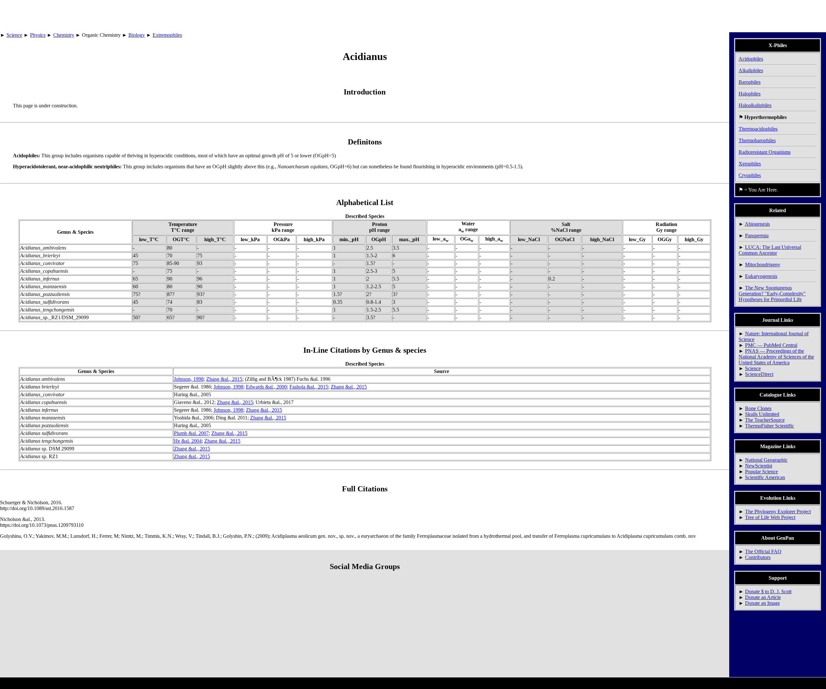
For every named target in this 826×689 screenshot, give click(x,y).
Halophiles (750, 93)
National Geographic (766, 460)
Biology (136, 35)
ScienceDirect (759, 374)
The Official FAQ (763, 551)
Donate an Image (762, 603)
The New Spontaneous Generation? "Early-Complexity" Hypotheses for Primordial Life (772, 293)
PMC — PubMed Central (771, 345)
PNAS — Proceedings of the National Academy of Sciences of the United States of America (776, 356)
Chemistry (63, 35)
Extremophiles (167, 35)
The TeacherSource (765, 420)
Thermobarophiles (757, 140)
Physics (37, 35)
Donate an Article (763, 597)
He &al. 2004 (188, 441)
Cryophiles (750, 175)
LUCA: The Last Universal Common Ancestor (770, 250)
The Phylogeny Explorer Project (778, 511)
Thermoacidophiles (758, 129)
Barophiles (750, 82)
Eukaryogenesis (761, 276)
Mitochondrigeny (762, 264)
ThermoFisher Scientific (769, 425)
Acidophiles (751, 59)
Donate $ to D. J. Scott (768, 591)
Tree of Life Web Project (770, 517)
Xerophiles (750, 163)
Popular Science (761, 471)
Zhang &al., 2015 (224, 379)
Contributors (758, 557)
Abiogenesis (757, 224)
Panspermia (757, 235)
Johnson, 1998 (189, 379)
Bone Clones (758, 408)
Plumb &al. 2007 (191, 433)
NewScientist (758, 465)
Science (14, 35)
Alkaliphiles (751, 70)
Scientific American (765, 477)
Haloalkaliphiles (755, 105)
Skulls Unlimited (762, 414)
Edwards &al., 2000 (266, 386)
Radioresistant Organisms (765, 152)
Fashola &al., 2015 (308, 386)
